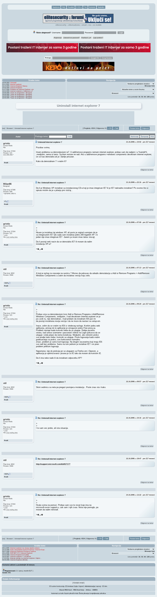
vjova (21, 571)
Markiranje (134, 136)
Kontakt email (78, 583)
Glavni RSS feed (65, 590)
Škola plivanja (84, 593)
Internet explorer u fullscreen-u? (21, 91)
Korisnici (92, 7)
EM (94, 590)
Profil (6, 163)
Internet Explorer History (18, 86)
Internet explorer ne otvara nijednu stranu (25, 548)
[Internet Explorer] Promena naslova (23, 551)
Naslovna (56, 7)
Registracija (57, 38)
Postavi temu (135, 128)
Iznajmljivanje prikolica (97, 593)
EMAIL (84, 25)
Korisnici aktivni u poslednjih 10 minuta (18, 565)
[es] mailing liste (12, 237)
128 (148, 97)
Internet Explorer (16, 88)
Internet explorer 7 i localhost (20, 556)
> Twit (116, 128)
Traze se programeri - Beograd (21, 93)
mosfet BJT (28, 571)
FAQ (63, 7)
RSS (89, 25)
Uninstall (13, 82)
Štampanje (144, 136)
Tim (85, 7)
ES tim (104, 586)
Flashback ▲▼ (86, 38)
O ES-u (79, 7)
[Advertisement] (78, 118)
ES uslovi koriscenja (56, 586)
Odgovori (145, 128)
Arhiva (88, 590)
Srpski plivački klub (71, 593)
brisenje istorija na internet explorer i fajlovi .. (25, 558)
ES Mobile (97, 25)
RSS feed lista (78, 590)
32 (142, 97)
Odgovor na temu (147, 170)
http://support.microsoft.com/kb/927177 (53, 464)
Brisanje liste (150, 86)
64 (145, 97)
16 (139, 97)
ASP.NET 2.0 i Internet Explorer (21, 553)
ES (96, 590)
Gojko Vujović (79, 586)
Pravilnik (71, 7)
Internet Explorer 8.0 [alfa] (19, 555)
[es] (3, 128)
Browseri (10, 128)
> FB (109, 128)
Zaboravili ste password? (71, 38)
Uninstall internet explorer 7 (24, 128)
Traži (69, 136)
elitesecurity (61, 25)
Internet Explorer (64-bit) (18, 560)
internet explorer (16, 84)
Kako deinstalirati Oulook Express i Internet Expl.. (27, 550)
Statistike (101, 7)
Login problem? (98, 38)
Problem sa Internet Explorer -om (22, 89)
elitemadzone (74, 25)
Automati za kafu (57, 593)
